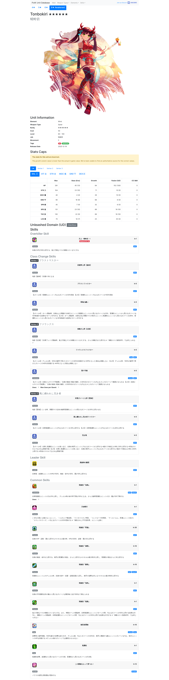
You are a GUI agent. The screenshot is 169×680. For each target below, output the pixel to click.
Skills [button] (82, 3)
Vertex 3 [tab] (59, 168)
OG (60, 143)
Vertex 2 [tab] (50, 168)
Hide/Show (72, 225)
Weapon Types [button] (62, 3)
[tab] (33, 7)
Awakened (65, 143)
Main (54, 3)
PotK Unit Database (41, 3)
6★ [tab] (33, 168)
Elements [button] (74, 3)
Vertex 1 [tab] (41, 168)
